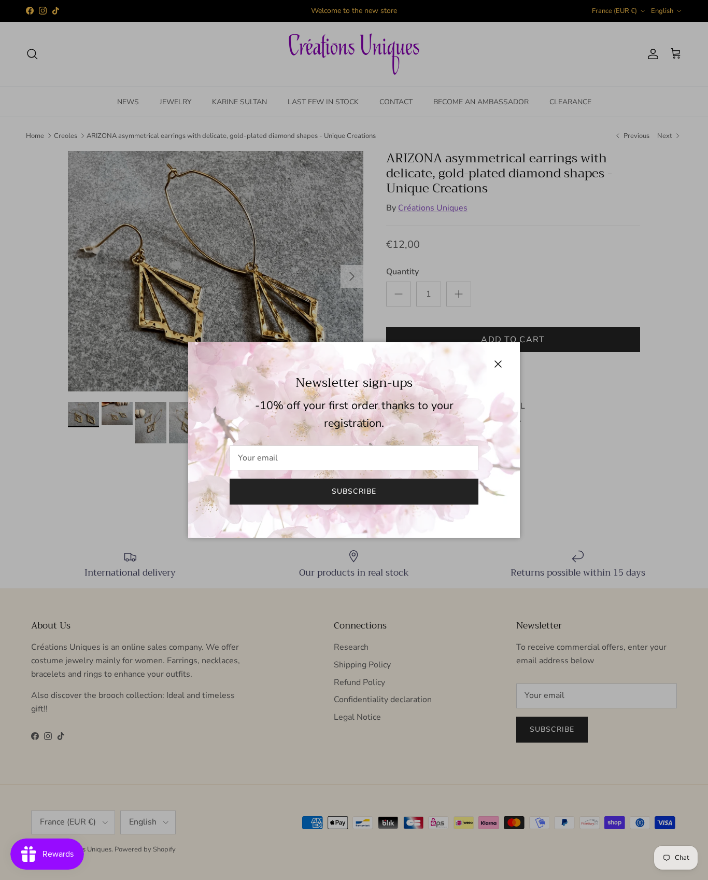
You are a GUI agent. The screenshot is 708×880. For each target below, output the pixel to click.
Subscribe (354, 491)
